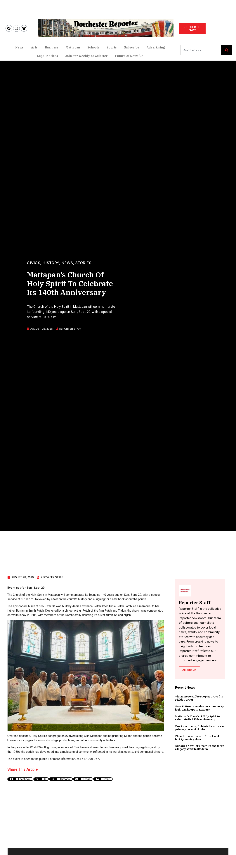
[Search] (226, 50)
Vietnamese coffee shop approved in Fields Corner (199, 698)
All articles (189, 670)
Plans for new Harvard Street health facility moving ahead (198, 737)
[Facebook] (9, 28)
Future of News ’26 (129, 56)
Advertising (156, 47)
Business (51, 47)
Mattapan (73, 47)
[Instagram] (16, 28)
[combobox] (200, 50)
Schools (93, 47)
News (19, 47)
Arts (34, 47)
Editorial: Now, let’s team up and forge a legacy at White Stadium (199, 747)
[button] (20, 779)
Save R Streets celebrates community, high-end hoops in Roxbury (199, 708)
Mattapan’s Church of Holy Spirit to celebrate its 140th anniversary (197, 718)
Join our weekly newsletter (86, 56)
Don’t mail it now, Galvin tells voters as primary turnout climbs (199, 728)
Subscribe (131, 47)
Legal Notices (47, 56)
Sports (112, 47)
